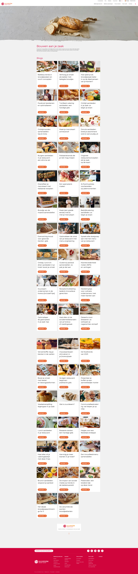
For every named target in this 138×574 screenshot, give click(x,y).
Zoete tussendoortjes (57, 566)
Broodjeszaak (67, 565)
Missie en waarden (92, 565)
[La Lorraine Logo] (8, 4)
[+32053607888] (99, 551)
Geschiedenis (91, 558)
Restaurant (67, 566)
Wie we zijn (90, 560)
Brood (55, 558)
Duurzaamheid (91, 566)
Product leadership (90, 563)
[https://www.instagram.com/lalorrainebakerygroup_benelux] (95, 551)
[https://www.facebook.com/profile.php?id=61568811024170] (88, 551)
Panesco (78, 560)
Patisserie (56, 562)
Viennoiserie (56, 560)
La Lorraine (78, 558)
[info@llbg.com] (102, 551)
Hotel (66, 563)
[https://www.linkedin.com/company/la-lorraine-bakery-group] (92, 551)
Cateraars (67, 561)
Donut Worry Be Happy (80, 563)
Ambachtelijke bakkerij (68, 559)
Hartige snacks (57, 563)
